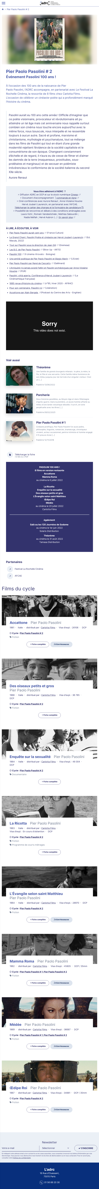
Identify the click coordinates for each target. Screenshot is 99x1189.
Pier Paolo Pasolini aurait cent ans (26, 233)
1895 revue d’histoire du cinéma (25, 283)
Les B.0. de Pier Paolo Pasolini (24, 249)
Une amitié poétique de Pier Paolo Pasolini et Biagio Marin (38, 259)
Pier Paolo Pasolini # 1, (32, 972)
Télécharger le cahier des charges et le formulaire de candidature (48, 207)
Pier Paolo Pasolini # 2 (18, 9)
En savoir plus (66, 217)
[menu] (3, 3)
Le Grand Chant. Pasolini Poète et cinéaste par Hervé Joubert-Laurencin (46, 237)
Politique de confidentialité (22, 1158)
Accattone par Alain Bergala (24, 292)
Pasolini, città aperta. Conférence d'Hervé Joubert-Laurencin (40, 275)
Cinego (74, 194)
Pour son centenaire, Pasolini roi (25, 288)
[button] (55, 1148)
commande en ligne (66, 198)
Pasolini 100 (15, 254)
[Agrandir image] (49, 39)
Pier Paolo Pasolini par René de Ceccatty (30, 263)
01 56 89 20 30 (52, 1182)
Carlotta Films (48, 627)
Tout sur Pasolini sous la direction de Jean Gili (32, 245)
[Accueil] (50, 3)
